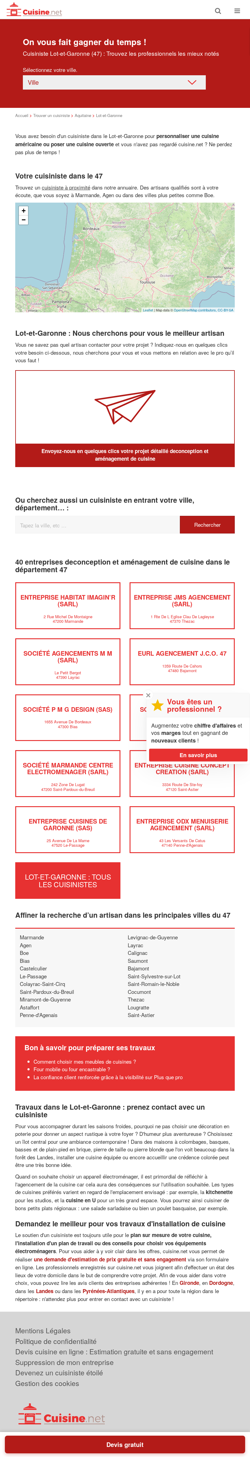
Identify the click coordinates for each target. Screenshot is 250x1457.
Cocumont (139, 991)
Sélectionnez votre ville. (50, 69)
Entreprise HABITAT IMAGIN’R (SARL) (67, 600)
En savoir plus (198, 755)
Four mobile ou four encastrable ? (72, 1069)
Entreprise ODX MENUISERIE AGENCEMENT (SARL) (182, 824)
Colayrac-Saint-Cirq (42, 983)
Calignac (138, 952)
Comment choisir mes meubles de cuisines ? (85, 1061)
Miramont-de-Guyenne (45, 999)
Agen (25, 945)
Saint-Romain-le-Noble (153, 983)
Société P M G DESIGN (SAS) (67, 709)
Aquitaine (83, 115)
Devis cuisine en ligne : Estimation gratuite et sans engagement (114, 1351)
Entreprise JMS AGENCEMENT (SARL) (182, 600)
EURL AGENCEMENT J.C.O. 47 (182, 653)
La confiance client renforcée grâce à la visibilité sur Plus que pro (108, 1077)
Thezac (136, 999)
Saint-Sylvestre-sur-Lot (154, 976)
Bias (25, 960)
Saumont (138, 960)
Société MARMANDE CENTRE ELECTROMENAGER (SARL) (68, 768)
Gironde (189, 1282)
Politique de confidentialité (56, 1341)
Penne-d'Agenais (39, 1015)
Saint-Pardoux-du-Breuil (47, 991)
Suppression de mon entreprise (64, 1362)
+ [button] (24, 210)
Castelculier (33, 968)
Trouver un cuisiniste (51, 115)
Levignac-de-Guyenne (153, 937)
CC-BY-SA (225, 309)
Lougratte (138, 1007)
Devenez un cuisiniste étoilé (59, 1372)
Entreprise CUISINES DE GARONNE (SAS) (68, 824)
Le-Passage (33, 976)
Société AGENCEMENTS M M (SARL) (67, 656)
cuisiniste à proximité (66, 187)
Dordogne (221, 1282)
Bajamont (138, 968)
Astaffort (29, 1007)
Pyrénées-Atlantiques (108, 1291)
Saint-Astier (141, 1015)
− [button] (24, 220)
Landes (44, 1291)
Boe (24, 952)
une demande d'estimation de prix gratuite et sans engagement (110, 1259)
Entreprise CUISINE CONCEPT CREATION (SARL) (182, 768)
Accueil (21, 115)
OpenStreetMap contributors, (196, 309)
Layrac (135, 945)
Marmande (32, 937)
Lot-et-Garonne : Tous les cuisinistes (68, 880)
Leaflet (148, 309)
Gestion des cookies (47, 1383)
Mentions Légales (43, 1330)
